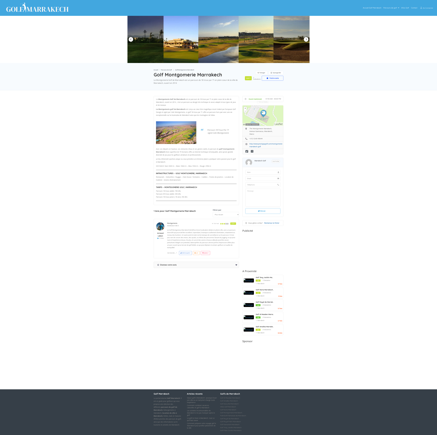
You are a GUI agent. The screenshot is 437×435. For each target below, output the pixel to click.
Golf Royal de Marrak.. (265, 302)
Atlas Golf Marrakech (228, 407)
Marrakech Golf (260, 161)
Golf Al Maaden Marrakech (230, 398)
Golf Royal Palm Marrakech (230, 422)
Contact (414, 8)
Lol (197, 253)
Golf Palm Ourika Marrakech (230, 430)
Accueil (156, 70)
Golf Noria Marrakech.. (265, 290)
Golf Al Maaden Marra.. (265, 314)
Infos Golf (405, 8)
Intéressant (186, 253)
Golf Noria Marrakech (228, 410)
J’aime (206, 253)
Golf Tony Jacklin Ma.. (264, 277)
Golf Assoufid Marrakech (229, 404)
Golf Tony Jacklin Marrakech (230, 427)
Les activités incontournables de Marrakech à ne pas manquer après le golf (201, 412)
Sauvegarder (276, 73)
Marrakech (261, 284)
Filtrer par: (217, 210)
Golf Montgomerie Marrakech (231, 413)
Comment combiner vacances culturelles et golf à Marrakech (198, 406)
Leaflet (279, 124)
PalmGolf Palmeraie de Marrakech (233, 416)
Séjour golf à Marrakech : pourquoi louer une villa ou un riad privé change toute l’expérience (202, 400)
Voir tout (216, 223)
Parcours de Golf (166, 70)
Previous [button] (130, 39)
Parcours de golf (390, 8)
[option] (182, 39)
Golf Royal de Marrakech (229, 419)
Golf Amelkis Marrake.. (265, 327)
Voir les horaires (263, 102)
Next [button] (306, 39)
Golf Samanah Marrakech (229, 424)
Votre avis (274, 78)
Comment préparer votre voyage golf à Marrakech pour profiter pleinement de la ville (201, 425)
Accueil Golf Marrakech (372, 8)
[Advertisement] (262, 250)
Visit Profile (275, 161)
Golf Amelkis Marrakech (229, 401)
